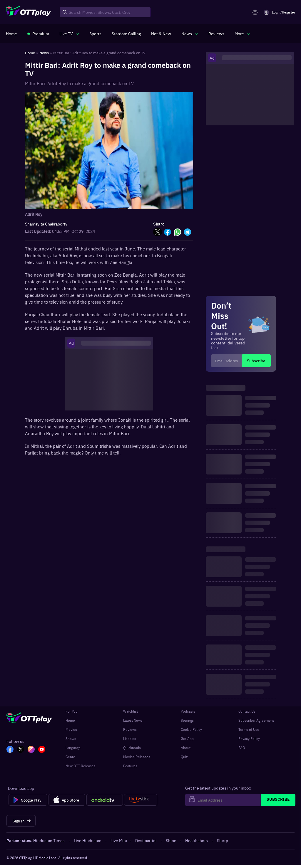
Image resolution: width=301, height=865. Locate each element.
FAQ (241, 747)
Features (130, 765)
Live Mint (119, 840)
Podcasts (188, 711)
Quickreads (132, 747)
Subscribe (256, 360)
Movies (71, 729)
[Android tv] (104, 800)
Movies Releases (136, 756)
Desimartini (146, 840)
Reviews (130, 729)
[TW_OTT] (20, 750)
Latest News (133, 720)
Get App (187, 738)
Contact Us (246, 711)
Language (73, 747)
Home (70, 720)
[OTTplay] (28, 12)
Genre (70, 756)
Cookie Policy (191, 729)
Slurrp (222, 840)
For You (72, 711)
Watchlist (130, 711)
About (185, 747)
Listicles (129, 738)
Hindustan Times (49, 840)
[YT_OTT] (41, 750)
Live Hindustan (87, 840)
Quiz (184, 756)
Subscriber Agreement (256, 720)
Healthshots (196, 840)
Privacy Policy (249, 738)
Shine (171, 840)
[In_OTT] (31, 750)
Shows (71, 738)
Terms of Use (248, 729)
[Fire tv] (140, 800)
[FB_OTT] (10, 750)
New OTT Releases (81, 765)
